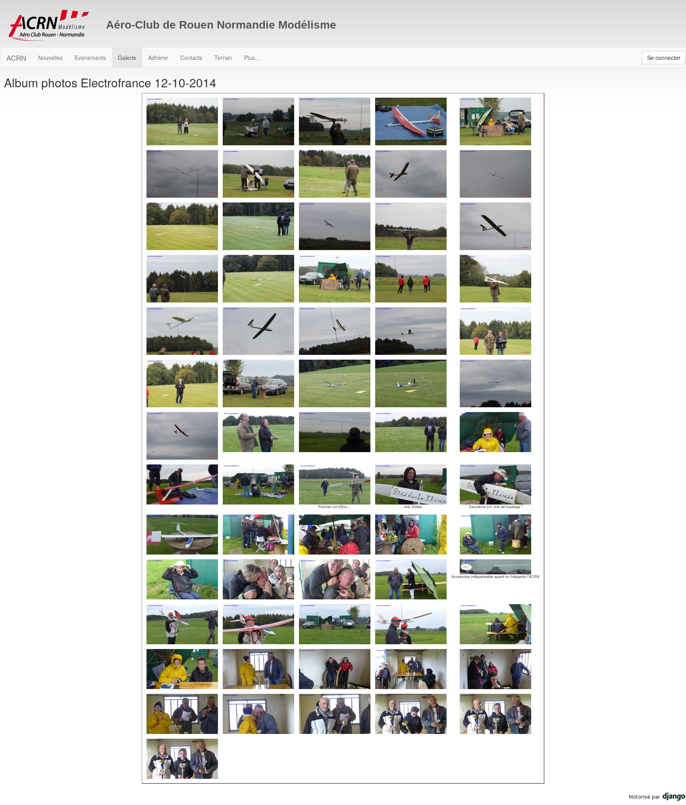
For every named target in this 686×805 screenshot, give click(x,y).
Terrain (223, 58)
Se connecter (663, 58)
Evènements (90, 58)
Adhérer (158, 58)
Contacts (191, 58)
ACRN (16, 57)
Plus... (252, 58)
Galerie (127, 58)
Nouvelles (50, 58)
